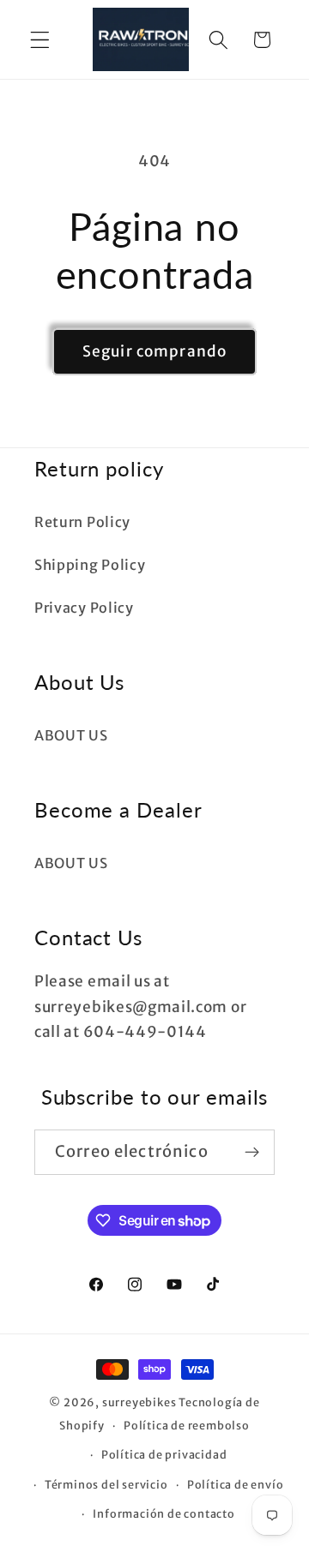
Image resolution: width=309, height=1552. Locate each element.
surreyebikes (139, 1402)
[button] (40, 40)
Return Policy (82, 521)
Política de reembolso (187, 1425)
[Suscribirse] (252, 1153)
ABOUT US (71, 735)
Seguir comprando (154, 351)
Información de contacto (164, 1513)
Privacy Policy (84, 607)
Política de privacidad (164, 1454)
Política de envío (235, 1484)
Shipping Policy (89, 564)
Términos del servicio (106, 1484)
